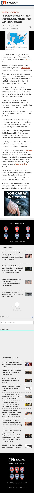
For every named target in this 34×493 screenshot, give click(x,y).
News (10, 12)
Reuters (28, 59)
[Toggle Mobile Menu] (32, 2)
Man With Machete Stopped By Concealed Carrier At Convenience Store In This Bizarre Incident (12, 282)
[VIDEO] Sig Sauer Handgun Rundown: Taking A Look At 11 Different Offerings (12, 396)
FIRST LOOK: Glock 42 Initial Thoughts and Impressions (12, 446)
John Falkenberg (14, 28)
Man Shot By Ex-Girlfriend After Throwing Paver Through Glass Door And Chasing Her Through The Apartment (12, 269)
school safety (25, 68)
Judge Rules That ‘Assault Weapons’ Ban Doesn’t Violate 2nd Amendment (12, 294)
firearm (29, 150)
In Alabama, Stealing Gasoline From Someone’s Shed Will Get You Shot (11, 404)
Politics (16, 12)
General (5, 12)
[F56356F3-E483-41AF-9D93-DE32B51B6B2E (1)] (17, 215)
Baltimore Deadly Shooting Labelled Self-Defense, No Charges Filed (11, 372)
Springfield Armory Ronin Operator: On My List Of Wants (11, 388)
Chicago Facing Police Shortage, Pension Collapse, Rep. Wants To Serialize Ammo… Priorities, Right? (12, 413)
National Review (21, 164)
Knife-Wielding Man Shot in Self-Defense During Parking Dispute (12, 364)
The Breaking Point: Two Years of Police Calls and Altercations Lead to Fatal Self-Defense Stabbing (12, 256)
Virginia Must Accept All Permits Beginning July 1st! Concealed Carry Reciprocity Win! (12, 424)
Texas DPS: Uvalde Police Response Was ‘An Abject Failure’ (11, 380)
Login (32, 317)
